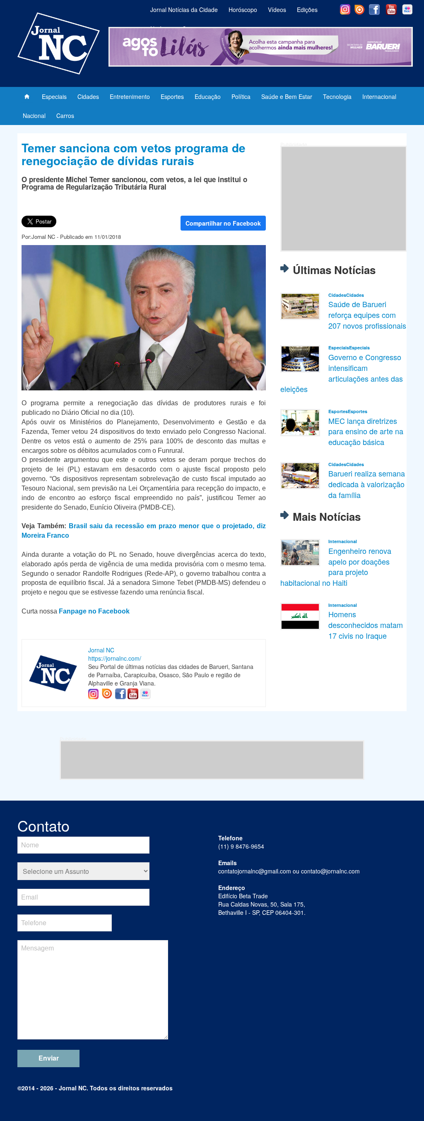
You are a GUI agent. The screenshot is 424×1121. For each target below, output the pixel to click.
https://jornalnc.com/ (114, 658)
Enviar (49, 1058)
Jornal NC (101, 650)
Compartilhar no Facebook (223, 223)
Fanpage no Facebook (94, 611)
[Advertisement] (344, 198)
